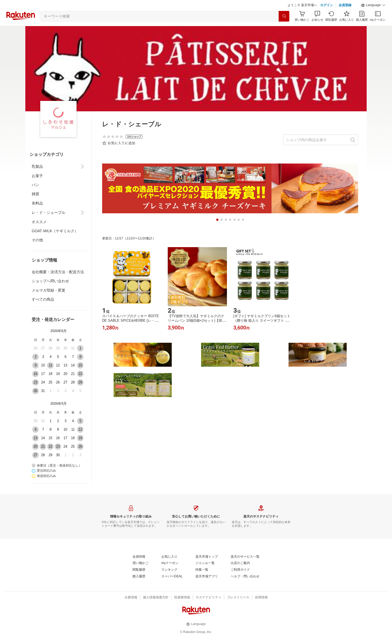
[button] (373, 5)
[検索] (284, 16)
